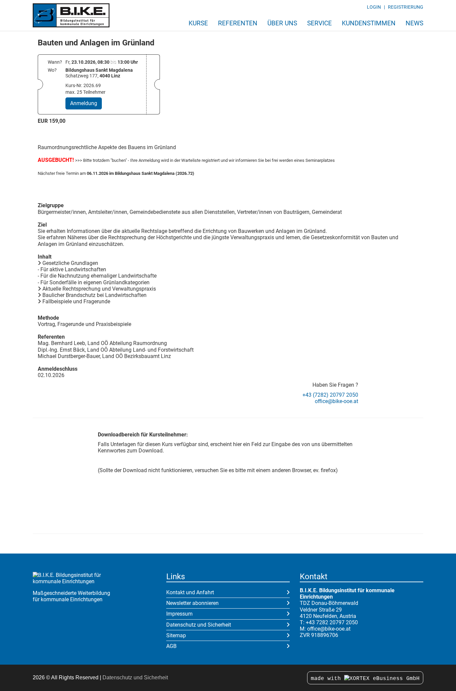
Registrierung (405, 7)
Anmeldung (83, 103)
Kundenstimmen (369, 23)
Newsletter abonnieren (192, 603)
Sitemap (176, 635)
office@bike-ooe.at (336, 401)
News (414, 23)
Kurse (198, 23)
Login (374, 7)
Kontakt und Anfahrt (190, 592)
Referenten (237, 23)
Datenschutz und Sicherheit (198, 625)
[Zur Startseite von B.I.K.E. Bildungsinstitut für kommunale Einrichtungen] (71, 15)
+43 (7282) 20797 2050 (330, 395)
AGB (171, 646)
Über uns (282, 23)
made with (327, 679)
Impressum (179, 614)
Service (319, 23)
